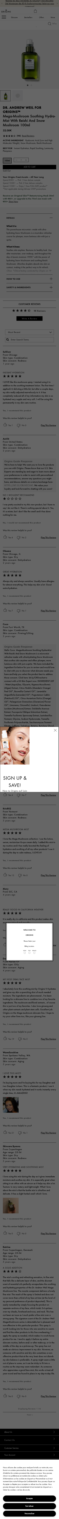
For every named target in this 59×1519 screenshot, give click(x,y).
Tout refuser (29, 1506)
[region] (29, 1489)
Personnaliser (29, 1513)
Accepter (29, 1498)
